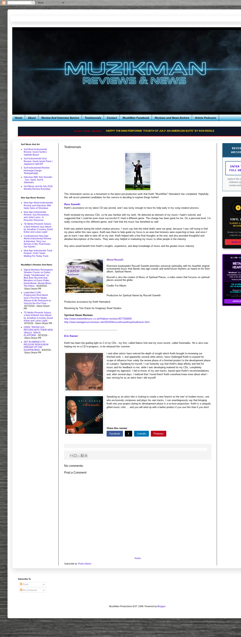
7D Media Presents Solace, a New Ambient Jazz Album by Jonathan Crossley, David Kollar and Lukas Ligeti (38, 228)
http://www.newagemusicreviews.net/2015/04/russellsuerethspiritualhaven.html (106, 322)
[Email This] (71, 455)
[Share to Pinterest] (86, 455)
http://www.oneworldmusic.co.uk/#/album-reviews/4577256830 (98, 318)
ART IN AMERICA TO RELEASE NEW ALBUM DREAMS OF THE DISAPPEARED (36, 346)
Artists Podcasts (205, 117)
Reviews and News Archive (172, 117)
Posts (25, 584)
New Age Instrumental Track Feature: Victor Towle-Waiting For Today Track (38, 253)
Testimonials (93, 117)
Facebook (114, 433)
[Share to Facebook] (82, 455)
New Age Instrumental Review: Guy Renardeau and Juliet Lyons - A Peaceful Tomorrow (36, 216)
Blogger (161, 606)
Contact (112, 117)
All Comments (29, 590)
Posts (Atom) (84, 563)
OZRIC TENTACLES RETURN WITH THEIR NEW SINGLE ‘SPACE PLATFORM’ (38, 331)
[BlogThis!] (75, 455)
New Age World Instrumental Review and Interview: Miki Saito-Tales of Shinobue (38, 205)
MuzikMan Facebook (136, 117)
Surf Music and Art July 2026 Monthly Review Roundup (38, 187)
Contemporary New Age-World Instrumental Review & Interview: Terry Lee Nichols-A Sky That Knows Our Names (37, 241)
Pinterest (158, 433)
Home (18, 117)
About (32, 117)
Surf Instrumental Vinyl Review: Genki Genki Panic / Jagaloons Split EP (38, 161)
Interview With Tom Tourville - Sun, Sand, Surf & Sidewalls (38, 180)
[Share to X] (79, 455)
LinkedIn (141, 433)
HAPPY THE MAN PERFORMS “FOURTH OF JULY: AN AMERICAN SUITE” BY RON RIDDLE (153, 130)
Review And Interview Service (60, 117)
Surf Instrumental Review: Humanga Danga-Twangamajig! (37, 170)
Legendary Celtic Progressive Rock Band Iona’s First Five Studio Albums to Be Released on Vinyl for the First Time (37, 298)
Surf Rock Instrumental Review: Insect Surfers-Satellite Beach (35, 152)
